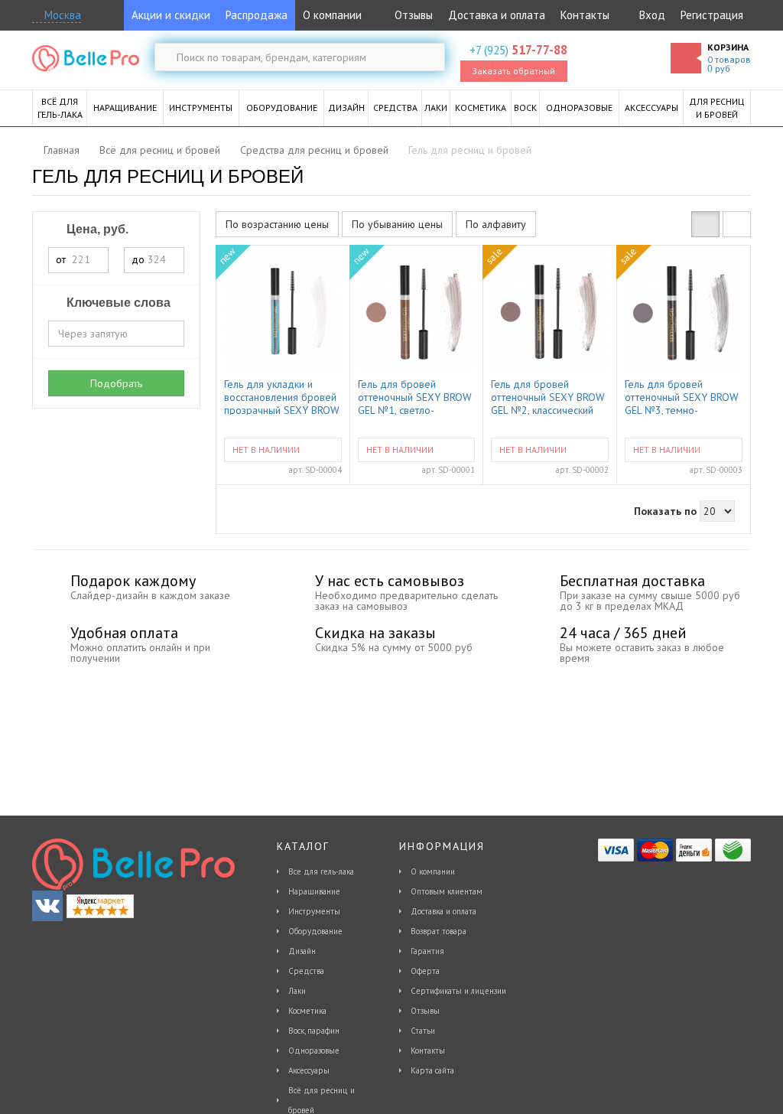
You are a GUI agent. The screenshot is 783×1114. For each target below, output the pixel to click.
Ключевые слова (117, 302)
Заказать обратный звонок (513, 73)
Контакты (584, 15)
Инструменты (314, 911)
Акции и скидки (171, 15)
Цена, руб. (95, 229)
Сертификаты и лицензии (458, 990)
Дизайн (302, 951)
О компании (332, 15)
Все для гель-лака (321, 871)
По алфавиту (496, 224)
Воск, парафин (314, 1030)
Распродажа (257, 15)
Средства (306, 971)
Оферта (425, 971)
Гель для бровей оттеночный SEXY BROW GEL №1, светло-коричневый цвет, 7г (415, 396)
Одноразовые (314, 1050)
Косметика (307, 1010)
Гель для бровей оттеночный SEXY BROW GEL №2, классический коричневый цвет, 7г (548, 396)
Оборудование (315, 931)
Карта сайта (432, 1070)
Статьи (423, 1030)
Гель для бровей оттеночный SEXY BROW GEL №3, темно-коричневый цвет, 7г (682, 396)
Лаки (297, 990)
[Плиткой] (705, 224)
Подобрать (116, 383)
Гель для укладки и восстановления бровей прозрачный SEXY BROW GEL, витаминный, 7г (282, 396)
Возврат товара (438, 931)
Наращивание (314, 891)
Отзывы (412, 15)
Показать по (665, 511)
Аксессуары (309, 1070)
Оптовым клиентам (446, 891)
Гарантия (427, 951)
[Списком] (737, 224)
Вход (652, 15)
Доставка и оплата (496, 15)
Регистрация (712, 15)
